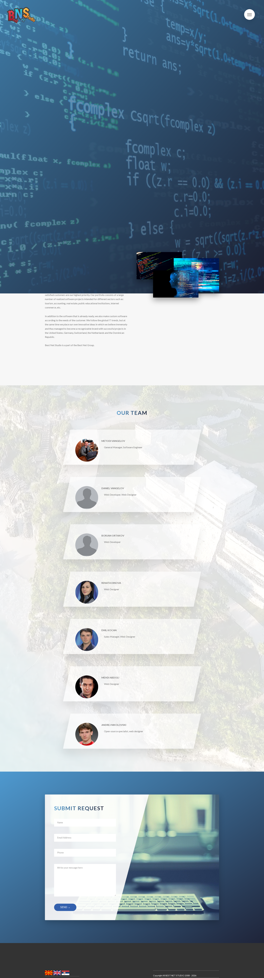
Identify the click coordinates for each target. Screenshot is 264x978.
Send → (65, 907)
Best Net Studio (174, 975)
